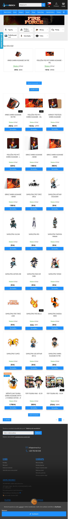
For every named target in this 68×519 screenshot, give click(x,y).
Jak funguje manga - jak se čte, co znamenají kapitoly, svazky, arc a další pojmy (16, 486)
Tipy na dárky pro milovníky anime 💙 (11, 493)
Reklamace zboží (39, 470)
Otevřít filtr (33, 89)
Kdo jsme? (4, 465)
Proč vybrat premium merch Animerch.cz (12, 490)
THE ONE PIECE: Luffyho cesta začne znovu (12, 483)
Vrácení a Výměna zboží (40, 467)
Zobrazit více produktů (32, 83)
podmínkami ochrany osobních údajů (21, 437)
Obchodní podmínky (40, 473)
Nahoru (7, 419)
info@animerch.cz (34, 447)
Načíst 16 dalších (33, 415)
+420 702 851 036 (34, 451)
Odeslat (37, 433)
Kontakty (4, 462)
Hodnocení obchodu (7, 467)
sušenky (20, 507)
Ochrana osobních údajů (41, 475)
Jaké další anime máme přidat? (9, 470)
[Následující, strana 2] (59, 419)
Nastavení (4, 510)
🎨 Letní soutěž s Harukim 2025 (9, 495)
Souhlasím (34, 514)
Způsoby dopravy (39, 465)
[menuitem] (6, 12)
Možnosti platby (39, 462)
